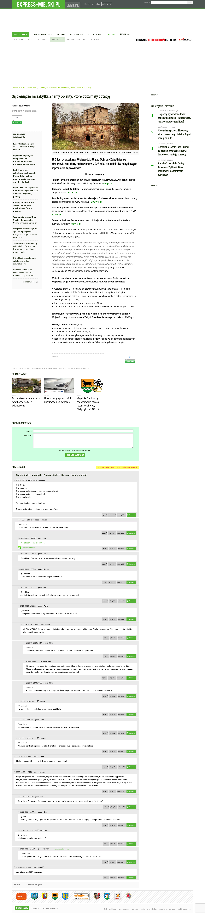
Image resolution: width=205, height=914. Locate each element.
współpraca (124, 909)
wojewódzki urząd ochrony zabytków (73, 368)
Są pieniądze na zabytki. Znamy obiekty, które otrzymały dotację (64, 88)
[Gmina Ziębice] (105, 899)
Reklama (125, 34)
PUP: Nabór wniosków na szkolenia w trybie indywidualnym (24, 261)
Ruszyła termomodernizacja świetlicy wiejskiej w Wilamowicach (26, 402)
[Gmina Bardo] (43, 899)
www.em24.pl (73, 4)
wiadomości (32, 88)
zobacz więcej (29, 282)
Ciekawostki (95, 39)
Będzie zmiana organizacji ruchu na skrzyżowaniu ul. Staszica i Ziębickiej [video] (25, 192)
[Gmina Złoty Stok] (95, 899)
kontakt (135, 909)
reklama (112, 909)
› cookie (147, 2)
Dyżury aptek (95, 34)
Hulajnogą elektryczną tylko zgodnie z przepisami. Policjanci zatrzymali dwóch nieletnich (25, 233)
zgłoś (104, 515)
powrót (17, 885)
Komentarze (76, 34)
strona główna (19, 88)
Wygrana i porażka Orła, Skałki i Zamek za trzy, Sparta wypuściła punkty (25, 220)
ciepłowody (21, 368)
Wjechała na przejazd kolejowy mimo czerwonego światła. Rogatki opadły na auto (24, 159)
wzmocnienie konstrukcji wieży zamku (42, 368)
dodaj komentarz (75, 455)
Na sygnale (43, 39)
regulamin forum (85, 450)
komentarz (27, 435)
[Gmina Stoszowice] (79, 899)
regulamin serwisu (167, 909)
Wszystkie (18, 39)
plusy (111, 515)
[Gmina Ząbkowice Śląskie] (32, 899)
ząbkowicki (106, 4)
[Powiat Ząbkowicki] (19, 899)
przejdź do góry (35, 885)
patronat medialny (149, 909)
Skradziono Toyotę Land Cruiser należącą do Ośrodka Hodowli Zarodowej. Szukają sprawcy (173, 150)
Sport (30, 39)
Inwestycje (57, 39)
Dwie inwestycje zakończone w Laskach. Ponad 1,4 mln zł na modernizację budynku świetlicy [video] (24, 176)
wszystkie (96, 4)
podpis (29, 431)
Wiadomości (20, 34)
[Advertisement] (102, 63)
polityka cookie (184, 909)
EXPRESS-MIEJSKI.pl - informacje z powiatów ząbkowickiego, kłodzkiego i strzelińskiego (38, 4)
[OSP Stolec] (115, 899)
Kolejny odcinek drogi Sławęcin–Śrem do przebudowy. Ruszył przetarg (23, 206)
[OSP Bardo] (126, 899)
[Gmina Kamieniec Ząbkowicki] (63, 899)
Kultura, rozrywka (42, 34)
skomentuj (132, 515)
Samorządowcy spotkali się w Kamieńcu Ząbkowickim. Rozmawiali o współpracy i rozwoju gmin (25, 247)
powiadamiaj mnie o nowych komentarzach (117, 467)
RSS (105, 909)
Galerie (61, 34)
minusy (121, 515)
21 (17, 117)
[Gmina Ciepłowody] (53, 899)
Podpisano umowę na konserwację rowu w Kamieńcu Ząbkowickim (23, 273)
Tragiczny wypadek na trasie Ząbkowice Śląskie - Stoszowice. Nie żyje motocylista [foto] (174, 118)
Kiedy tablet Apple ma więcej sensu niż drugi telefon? (24, 147)
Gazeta (111, 34)
